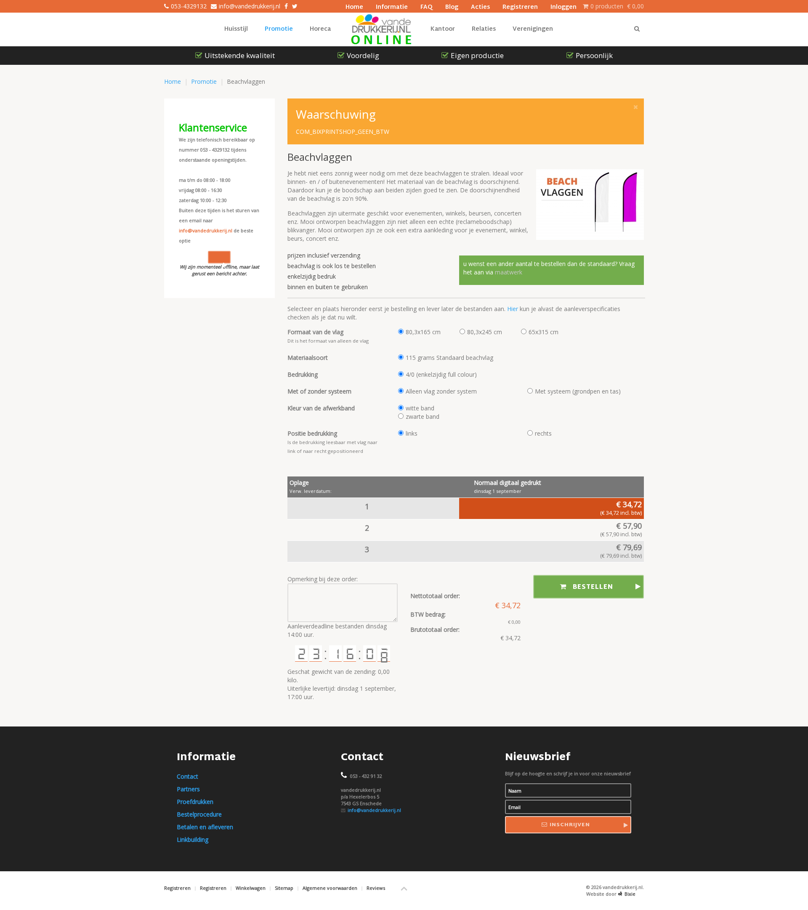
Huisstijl (236, 29)
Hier (513, 309)
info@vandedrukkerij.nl (205, 230)
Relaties (484, 29)
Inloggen (563, 6)
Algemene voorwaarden (330, 888)
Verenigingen (533, 29)
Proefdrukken (195, 802)
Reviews (376, 888)
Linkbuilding (192, 839)
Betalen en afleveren (205, 827)
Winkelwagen (251, 888)
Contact (187, 776)
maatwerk (507, 272)
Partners (188, 789)
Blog (451, 6)
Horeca (320, 29)
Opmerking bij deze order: (322, 579)
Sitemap (284, 888)
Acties (480, 6)
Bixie (630, 894)
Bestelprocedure (199, 814)
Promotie (279, 29)
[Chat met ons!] (219, 257)
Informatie (392, 6)
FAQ (426, 6)
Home (354, 6)
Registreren (520, 6)
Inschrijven (570, 825)
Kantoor (443, 29)
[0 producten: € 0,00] (585, 6)
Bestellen (593, 587)
